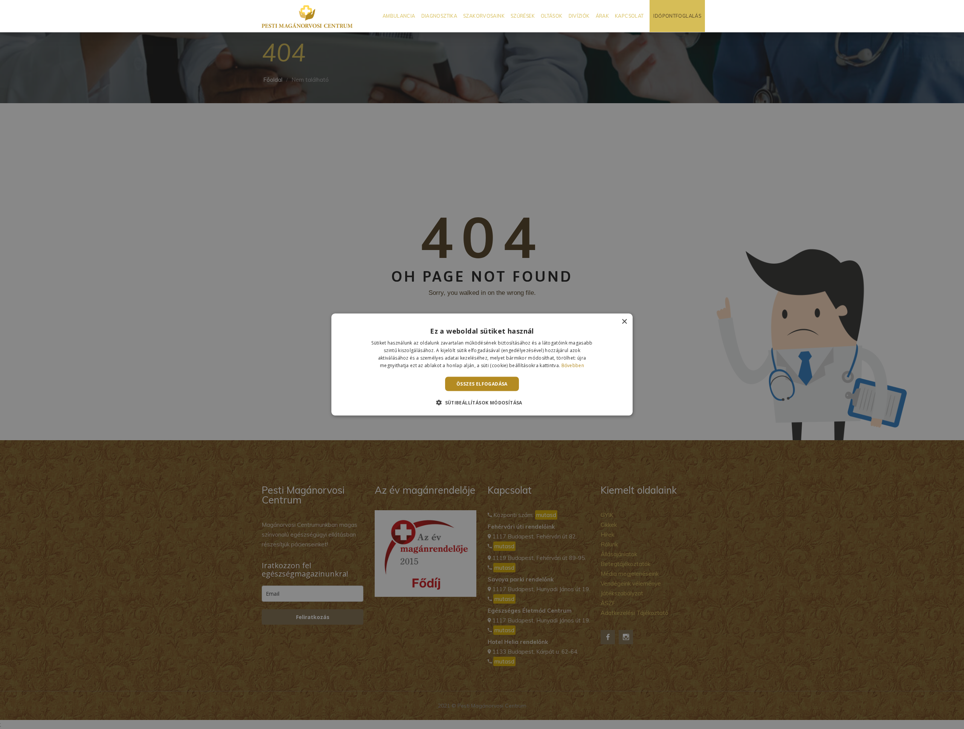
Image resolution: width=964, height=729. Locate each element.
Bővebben (572, 365)
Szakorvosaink (484, 16)
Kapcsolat (629, 16)
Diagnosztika (439, 16)
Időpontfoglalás (677, 16)
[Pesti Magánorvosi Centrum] (307, 16)
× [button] (624, 322)
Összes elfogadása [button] (482, 383)
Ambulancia (399, 16)
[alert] (482, 364)
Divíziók (579, 16)
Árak (602, 16)
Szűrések (523, 16)
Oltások (552, 16)
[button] (482, 402)
